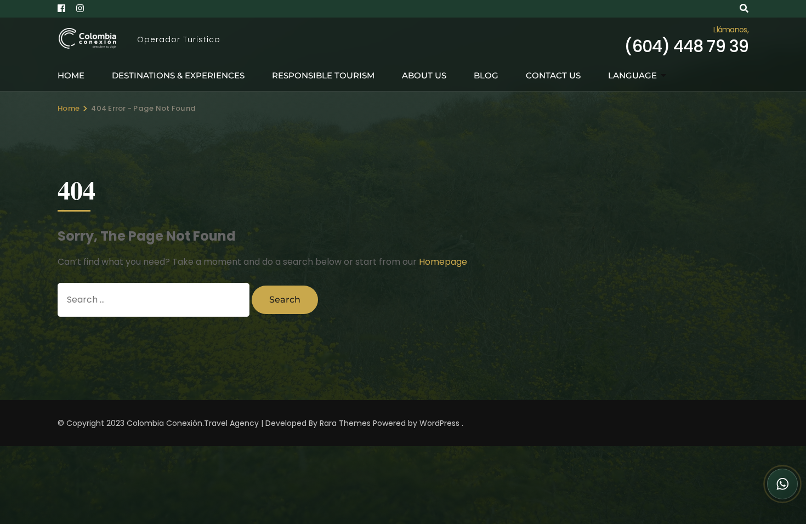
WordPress (439, 423)
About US (424, 75)
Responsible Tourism (323, 75)
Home (71, 75)
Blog (486, 75)
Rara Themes (345, 423)
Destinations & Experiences (178, 75)
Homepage (443, 261)
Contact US (553, 75)
